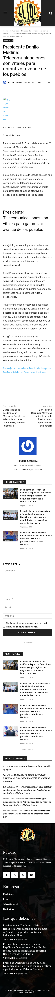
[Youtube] (31, 875)
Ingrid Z (6, 775)
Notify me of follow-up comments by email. (26, 623)
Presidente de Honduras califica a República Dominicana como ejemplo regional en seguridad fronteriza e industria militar (35, 496)
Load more (26, 749)
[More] (44, 90)
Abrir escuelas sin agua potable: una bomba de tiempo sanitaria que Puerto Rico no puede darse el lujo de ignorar (27, 790)
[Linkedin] (37, 90)
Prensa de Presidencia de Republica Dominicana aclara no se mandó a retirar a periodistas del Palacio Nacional (36, 538)
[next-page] (10, 554)
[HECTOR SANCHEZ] (5, 82)
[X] (23, 90)
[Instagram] (14, 875)
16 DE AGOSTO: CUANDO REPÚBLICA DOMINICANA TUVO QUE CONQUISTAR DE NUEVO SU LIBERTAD (26, 778)
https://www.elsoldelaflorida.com (27, 465)
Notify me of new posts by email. (22, 627)
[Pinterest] (30, 90)
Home (5, 30)
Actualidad (14, 30)
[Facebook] (16, 90)
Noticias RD (26, 30)
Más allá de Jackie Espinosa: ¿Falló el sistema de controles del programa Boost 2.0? (27, 813)
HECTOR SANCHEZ (14, 82)
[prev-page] (5, 554)
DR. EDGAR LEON (10, 766)
